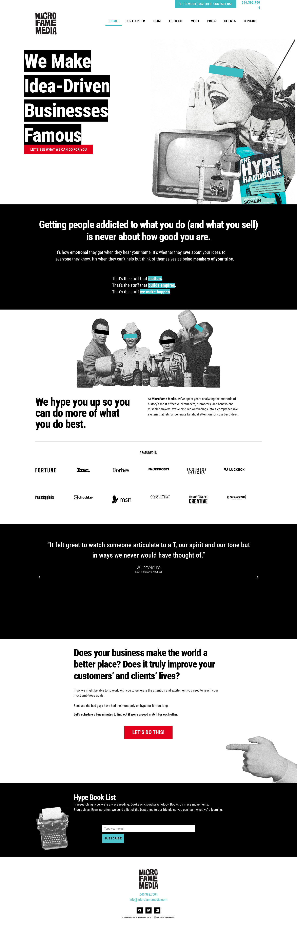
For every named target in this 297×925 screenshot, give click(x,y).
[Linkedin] (157, 910)
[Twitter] (148, 910)
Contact (250, 21)
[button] (39, 577)
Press (211, 21)
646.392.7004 (148, 894)
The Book (176, 21)
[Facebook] (140, 910)
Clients (230, 21)
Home (114, 21)
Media (195, 21)
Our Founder (135, 21)
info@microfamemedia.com (148, 900)
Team (157, 21)
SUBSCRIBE (113, 838)
